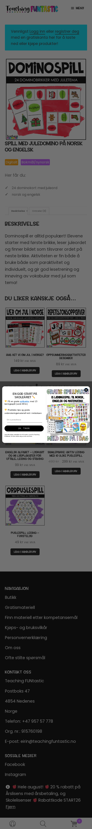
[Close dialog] (86, 390)
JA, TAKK (24, 428)
